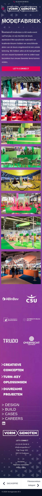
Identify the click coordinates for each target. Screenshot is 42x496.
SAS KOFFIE (12, 483)
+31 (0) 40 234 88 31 (22, 2)
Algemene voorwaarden (21, 465)
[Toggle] (2, 365)
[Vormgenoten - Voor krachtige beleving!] (22, 8)
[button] (3, 9)
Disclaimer (21, 462)
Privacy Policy (21, 467)
